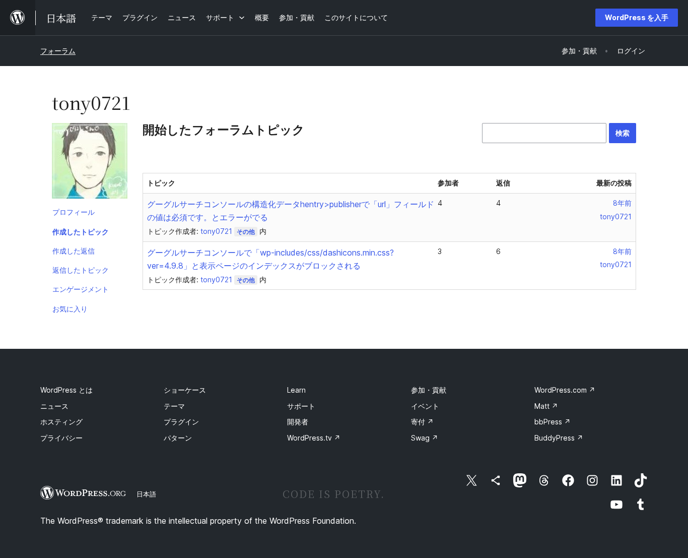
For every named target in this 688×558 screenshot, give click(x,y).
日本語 (146, 494)
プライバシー (61, 437)
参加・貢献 (428, 390)
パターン (178, 437)
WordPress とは (66, 390)
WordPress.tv (313, 437)
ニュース (54, 406)
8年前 (622, 203)
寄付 (422, 421)
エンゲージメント (80, 289)
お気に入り (70, 308)
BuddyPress (558, 437)
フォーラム (58, 50)
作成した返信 (73, 250)
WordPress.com (564, 390)
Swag (424, 437)
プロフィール (73, 212)
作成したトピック (80, 231)
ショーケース (185, 390)
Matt (546, 406)
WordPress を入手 (636, 17)
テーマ (174, 406)
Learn (296, 390)
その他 (246, 231)
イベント (425, 406)
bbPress (552, 421)
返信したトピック (80, 270)
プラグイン (181, 421)
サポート (301, 406)
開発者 (297, 421)
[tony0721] (89, 163)
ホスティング (61, 421)
